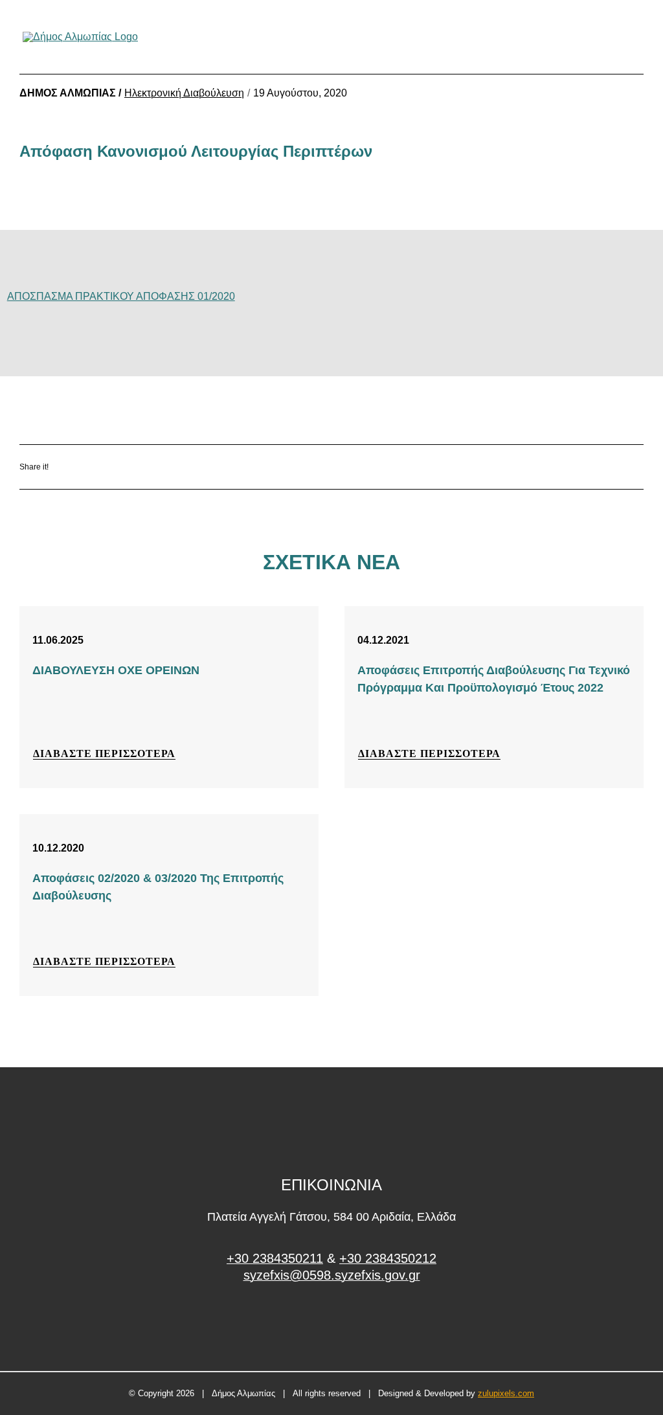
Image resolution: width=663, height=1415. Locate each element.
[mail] (613, 37)
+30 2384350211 (275, 1258)
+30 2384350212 (387, 1258)
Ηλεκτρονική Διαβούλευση (184, 92)
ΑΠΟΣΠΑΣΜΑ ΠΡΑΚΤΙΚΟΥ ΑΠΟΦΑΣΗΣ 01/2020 (121, 296)
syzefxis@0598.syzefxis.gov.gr (331, 1275)
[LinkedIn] (177, 467)
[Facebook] (100, 467)
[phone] (635, 37)
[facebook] (332, 1324)
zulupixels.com (506, 1393)
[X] (139, 467)
